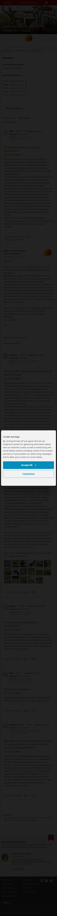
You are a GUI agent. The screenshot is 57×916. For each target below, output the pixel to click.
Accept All (26, 465)
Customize (28, 473)
